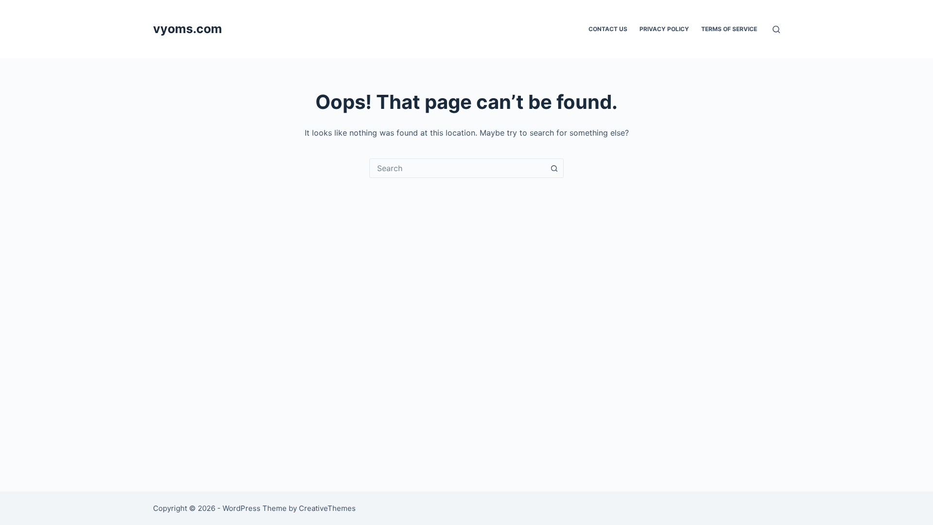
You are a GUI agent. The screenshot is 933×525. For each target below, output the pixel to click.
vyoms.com (187, 28)
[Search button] (554, 168)
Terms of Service (729, 29)
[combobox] (457, 168)
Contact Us (607, 29)
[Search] (776, 29)
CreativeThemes (327, 508)
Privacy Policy (664, 29)
